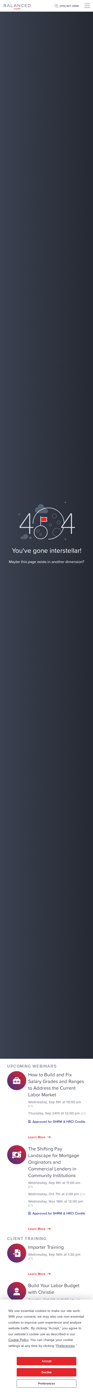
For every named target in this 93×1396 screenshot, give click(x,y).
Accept (47, 1361)
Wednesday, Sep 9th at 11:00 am (54, 1184)
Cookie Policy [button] (18, 1340)
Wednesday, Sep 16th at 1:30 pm (54, 1256)
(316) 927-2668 (69, 6)
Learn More (37, 1137)
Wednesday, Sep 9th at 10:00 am (54, 1103)
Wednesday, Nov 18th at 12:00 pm (55, 1203)
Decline (46, 1372)
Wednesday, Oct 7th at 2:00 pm (56, 1193)
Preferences (46, 1383)
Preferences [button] (65, 1346)
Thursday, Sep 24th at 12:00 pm (57, 1113)
